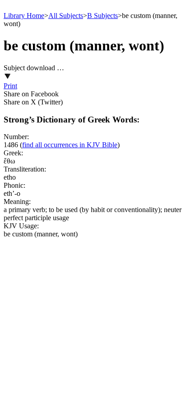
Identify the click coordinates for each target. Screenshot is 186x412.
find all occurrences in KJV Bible (69, 145)
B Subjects (102, 15)
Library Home (24, 15)
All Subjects (65, 15)
